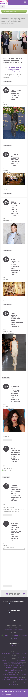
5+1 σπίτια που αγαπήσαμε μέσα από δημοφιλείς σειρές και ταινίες (15, 159)
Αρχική (12, 24)
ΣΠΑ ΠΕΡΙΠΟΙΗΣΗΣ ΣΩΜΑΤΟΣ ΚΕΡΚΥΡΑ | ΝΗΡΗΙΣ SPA (14, 679)
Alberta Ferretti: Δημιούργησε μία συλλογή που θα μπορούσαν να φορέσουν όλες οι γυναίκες (16, 493)
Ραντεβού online (7, 81)
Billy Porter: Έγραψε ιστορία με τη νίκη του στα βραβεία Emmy (16, 94)
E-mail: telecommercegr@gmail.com (14, 629)
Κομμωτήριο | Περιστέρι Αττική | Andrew (12, 677)
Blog (14, 648)
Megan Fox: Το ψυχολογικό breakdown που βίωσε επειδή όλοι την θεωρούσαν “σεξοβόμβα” (15, 393)
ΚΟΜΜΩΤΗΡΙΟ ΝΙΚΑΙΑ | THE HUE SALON (12, 669)
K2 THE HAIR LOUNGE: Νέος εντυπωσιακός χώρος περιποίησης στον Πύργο (12, 61)
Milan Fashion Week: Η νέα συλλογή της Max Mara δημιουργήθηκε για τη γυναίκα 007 (17, 319)
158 (18, 593)
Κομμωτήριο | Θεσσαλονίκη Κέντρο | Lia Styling (14, 657)
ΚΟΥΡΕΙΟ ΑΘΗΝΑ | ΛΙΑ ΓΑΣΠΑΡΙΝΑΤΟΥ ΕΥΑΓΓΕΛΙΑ (14, 653)
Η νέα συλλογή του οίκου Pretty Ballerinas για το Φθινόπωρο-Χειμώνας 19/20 (15, 266)
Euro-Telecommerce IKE (19, 691)
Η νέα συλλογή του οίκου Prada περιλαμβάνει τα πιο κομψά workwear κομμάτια (16, 455)
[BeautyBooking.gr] (10, 2)
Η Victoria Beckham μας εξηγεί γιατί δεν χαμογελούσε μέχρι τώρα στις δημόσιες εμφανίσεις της (16, 532)
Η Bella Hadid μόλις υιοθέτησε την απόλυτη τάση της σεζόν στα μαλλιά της (15, 208)
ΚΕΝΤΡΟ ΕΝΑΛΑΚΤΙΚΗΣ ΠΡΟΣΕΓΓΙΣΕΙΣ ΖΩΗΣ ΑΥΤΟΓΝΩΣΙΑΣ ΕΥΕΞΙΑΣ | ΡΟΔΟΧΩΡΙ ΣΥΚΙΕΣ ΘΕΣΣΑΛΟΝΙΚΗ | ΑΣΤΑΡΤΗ (14, 665)
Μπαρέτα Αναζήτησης (10, 11)
